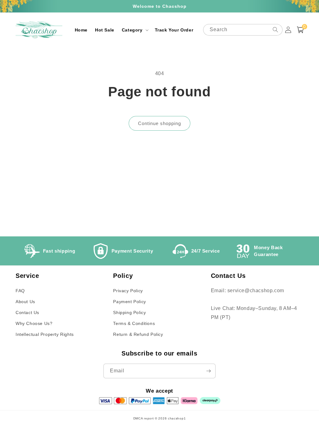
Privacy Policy (128, 290)
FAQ (20, 290)
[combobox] (242, 29)
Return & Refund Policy (138, 334)
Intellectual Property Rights (45, 334)
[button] (134, 29)
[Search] (275, 29)
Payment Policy (129, 301)
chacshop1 (177, 418)
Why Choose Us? (34, 323)
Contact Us (27, 312)
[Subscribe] (208, 371)
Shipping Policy (129, 312)
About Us (25, 301)
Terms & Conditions (134, 323)
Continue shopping (159, 123)
